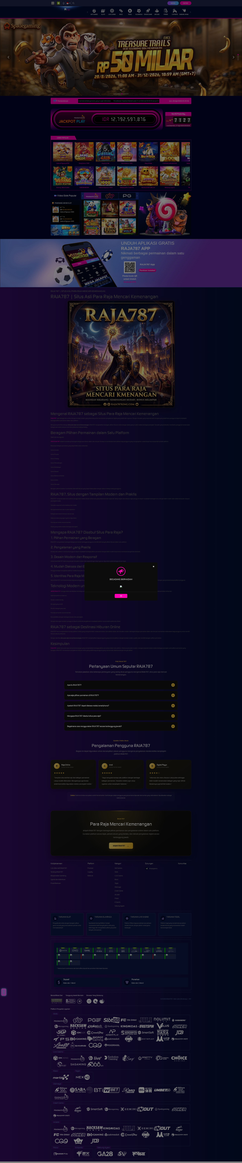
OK (121, 596)
